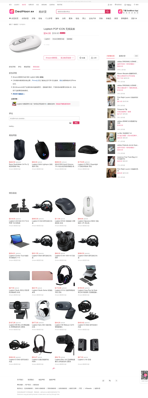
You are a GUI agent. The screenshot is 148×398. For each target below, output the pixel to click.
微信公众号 (109, 380)
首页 (10, 4)
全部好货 (25, 18)
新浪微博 (103, 380)
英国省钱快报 (51, 388)
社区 (37, 4)
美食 (101, 18)
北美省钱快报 (28, 388)
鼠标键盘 (69, 39)
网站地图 (20, 385)
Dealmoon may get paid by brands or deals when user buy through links (38, 394)
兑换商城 (51, 4)
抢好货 (24, 4)
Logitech (47, 39)
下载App (128, 5)
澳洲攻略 (44, 4)
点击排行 (16, 4)
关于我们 (20, 379)
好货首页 (14, 18)
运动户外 (92, 18)
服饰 (57, 18)
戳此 (61, 80)
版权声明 (52, 379)
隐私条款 (36, 385)
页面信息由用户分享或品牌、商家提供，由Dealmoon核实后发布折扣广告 (38, 392)
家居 (116, 18)
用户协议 (28, 385)
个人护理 (48, 18)
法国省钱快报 (62, 388)
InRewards (88, 388)
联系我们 (119, 4)
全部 (136, 56)
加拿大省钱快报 (40, 388)
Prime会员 (35, 80)
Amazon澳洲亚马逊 (58, 39)
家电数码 (124, 18)
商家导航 (59, 4)
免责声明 (42, 379)
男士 (84, 18)
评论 (76, 123)
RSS (116, 380)
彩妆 (40, 18)
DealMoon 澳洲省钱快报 (21, 11)
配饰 (70, 18)
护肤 (33, 18)
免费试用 (31, 4)
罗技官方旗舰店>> (19, 94)
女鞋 (64, 18)
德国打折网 (72, 388)
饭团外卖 (97, 388)
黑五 (80, 388)
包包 (77, 18)
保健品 (108, 18)
